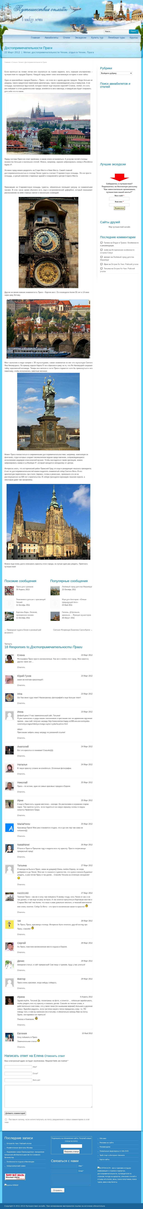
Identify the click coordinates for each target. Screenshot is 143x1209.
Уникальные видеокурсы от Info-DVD (114, 1151)
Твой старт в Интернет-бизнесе (112, 1155)
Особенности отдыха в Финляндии (20, 1162)
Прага (90, 52)
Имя (35, 1067)
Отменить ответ (54, 1055)
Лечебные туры (116, 37)
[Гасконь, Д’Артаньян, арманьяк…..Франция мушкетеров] (55, 616)
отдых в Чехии (77, 52)
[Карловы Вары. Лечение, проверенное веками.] (9, 616)
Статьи (14, 62)
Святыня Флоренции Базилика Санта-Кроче (72, 630)
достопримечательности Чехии (49, 52)
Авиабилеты (51, 37)
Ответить (21, 667)
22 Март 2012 (12, 52)
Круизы (134, 37)
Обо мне (103, 1138)
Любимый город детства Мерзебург (77, 587)
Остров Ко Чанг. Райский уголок (124, 264)
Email (35, 1073)
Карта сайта (104, 1159)
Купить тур (97, 37)
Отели (66, 37)
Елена (38, 1056)
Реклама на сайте (107, 1143)
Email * (81, 1171)
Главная (35, 37)
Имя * (80, 1166)
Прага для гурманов (24, 587)
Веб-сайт (36, 1080)
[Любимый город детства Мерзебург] (55, 591)
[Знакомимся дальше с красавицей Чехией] (9, 603)
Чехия (21, 62)
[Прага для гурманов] (9, 591)
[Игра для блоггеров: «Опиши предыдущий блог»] (55, 603)
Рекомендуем (105, 1147)
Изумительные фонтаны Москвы (20, 1148)
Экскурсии (80, 37)
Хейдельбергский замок (16, 1166)
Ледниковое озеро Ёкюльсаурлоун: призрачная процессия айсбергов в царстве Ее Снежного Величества (24, 1155)
